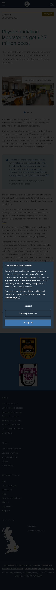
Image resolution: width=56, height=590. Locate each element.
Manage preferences (28, 313)
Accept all (28, 322)
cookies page (11, 297)
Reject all (28, 306)
